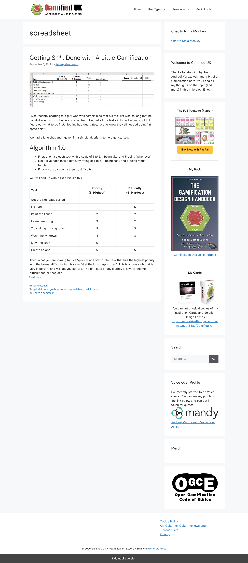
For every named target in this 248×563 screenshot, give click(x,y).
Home (137, 9)
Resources (179, 9)
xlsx (98, 289)
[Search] (213, 359)
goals (53, 289)
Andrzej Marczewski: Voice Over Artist (193, 424)
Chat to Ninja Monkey (185, 41)
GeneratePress (157, 548)
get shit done (40, 289)
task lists (90, 289)
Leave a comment (43, 292)
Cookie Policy (169, 521)
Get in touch (203, 9)
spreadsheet (76, 289)
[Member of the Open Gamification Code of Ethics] (194, 500)
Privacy (165, 534)
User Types (155, 9)
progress (62, 289)
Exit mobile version (124, 558)
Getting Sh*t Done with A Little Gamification (91, 57)
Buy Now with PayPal (195, 149)
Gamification (40, 285)
